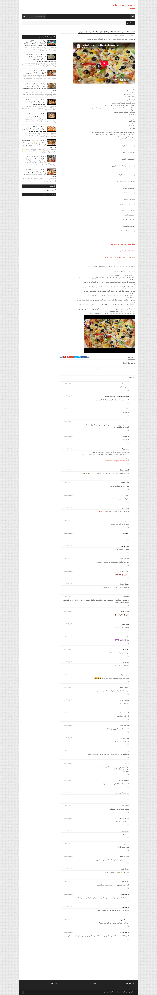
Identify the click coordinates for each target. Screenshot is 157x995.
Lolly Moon (125, 508)
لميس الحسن (125, 920)
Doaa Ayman (125, 738)
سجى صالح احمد (124, 675)
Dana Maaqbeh (124, 470)
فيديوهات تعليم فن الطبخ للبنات (119, 992)
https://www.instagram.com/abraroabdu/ (117, 461)
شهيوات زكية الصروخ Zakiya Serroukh (117, 396)
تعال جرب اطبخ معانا (122, 843)
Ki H (127, 409)
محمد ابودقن (125, 624)
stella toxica (125, 805)
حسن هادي (125, 495)
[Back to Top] (23, 992)
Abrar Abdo (125, 449)
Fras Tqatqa (125, 533)
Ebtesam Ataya (124, 571)
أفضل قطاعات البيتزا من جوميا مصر (124, 251)
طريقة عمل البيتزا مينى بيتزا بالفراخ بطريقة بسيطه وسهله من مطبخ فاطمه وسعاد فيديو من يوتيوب (35, 102)
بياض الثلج (126, 649)
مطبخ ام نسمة (124, 856)
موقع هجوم (105, 992)
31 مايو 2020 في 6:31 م (67, 383)
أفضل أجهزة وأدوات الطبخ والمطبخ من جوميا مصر (119, 257)
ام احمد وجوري (124, 932)
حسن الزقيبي (125, 546)
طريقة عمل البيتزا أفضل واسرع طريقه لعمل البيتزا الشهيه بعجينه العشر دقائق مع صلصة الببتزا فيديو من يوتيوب (34, 129)
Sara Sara (126, 662)
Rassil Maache (125, 869)
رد (128, 390)
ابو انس (126, 763)
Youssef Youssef (124, 818)
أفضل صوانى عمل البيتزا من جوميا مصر (122, 244)
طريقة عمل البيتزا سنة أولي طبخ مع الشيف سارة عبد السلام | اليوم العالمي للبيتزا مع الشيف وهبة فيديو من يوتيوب (35, 43)
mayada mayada (124, 687)
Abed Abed (125, 596)
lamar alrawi (125, 831)
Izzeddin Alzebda (124, 780)
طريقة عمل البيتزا (118, 35)
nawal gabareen (124, 559)
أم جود (127, 521)
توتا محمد (126, 751)
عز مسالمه (125, 907)
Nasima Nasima (124, 584)
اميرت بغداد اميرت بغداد (121, 793)
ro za (127, 421)
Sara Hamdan (125, 611)
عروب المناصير (124, 894)
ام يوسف (126, 436)
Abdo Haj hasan (124, 482)
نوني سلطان (125, 383)
